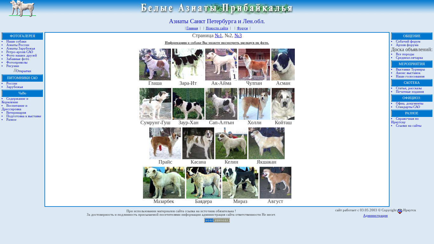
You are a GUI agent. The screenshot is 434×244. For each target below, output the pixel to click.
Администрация (375, 215)
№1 (218, 35)
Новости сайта (217, 28)
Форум (242, 28)
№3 (238, 35)
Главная (192, 28)
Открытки (23, 71)
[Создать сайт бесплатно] (217, 221)
